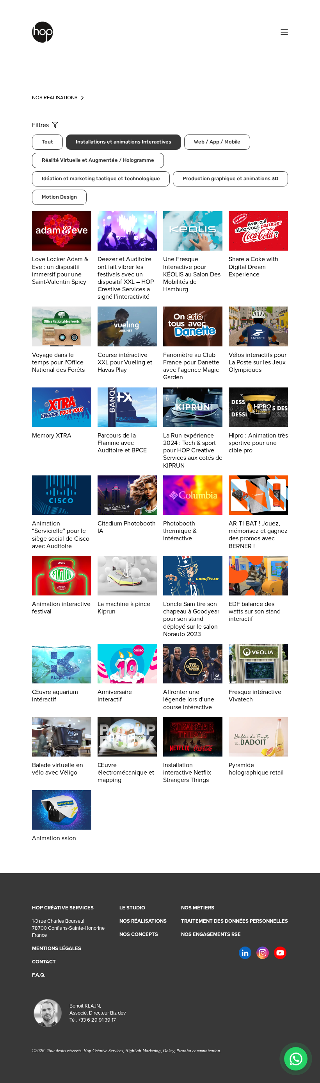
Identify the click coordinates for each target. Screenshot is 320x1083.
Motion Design (59, 197)
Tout (47, 142)
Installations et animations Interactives (123, 142)
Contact (44, 961)
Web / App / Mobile (217, 142)
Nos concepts (138, 934)
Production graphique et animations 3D (230, 178)
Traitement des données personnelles (234, 921)
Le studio (132, 907)
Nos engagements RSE (211, 934)
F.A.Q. (38, 975)
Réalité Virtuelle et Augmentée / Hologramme (98, 160)
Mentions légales (56, 948)
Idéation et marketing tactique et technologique (101, 178)
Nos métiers (197, 907)
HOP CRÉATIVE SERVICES (63, 907)
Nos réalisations (143, 921)
